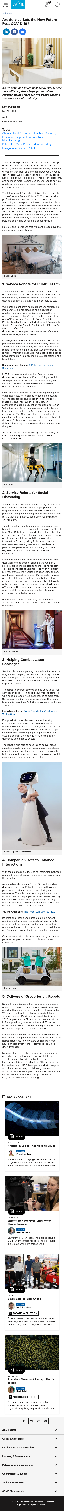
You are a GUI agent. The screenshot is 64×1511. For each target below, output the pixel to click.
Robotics (33, 148)
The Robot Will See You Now (39, 911)
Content (8, 13)
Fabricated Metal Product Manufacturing (26, 144)
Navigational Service (14, 148)
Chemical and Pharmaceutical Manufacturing (29, 133)
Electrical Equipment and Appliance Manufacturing (23, 138)
